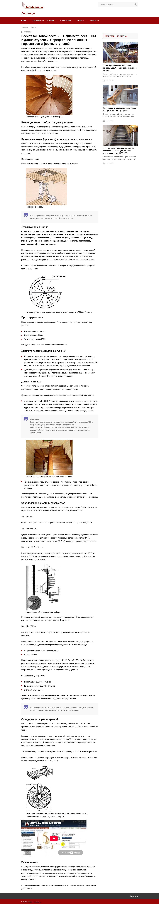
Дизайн (50, 20)
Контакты (134, 896)
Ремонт (93, 20)
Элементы (36, 20)
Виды (23, 20)
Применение (65, 20)
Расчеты (80, 20)
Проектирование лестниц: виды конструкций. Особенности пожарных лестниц (120, 67)
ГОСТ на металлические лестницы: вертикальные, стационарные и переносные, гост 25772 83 (118, 150)
